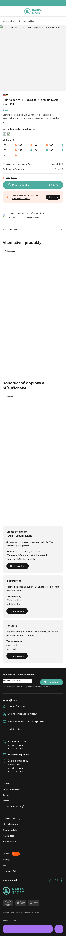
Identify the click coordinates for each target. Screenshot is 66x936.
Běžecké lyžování (9, 21)
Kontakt (6, 795)
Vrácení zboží (8, 836)
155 (20, 150)
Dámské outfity (13, 596)
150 (4, 150)
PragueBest (35, 912)
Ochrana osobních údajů (13, 806)
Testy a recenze (14, 641)
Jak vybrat (11, 645)
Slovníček (11, 649)
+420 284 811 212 (16, 218)
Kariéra (6, 801)
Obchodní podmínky (11, 819)
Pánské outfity (13, 600)
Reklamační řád (9, 841)
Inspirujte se (8, 860)
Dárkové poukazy (10, 824)
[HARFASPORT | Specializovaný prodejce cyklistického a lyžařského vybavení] (33, 11)
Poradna (11, 854)
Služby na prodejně (11, 789)
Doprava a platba (10, 830)
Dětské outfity (13, 604)
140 (35, 145)
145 (51, 145)
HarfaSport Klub (9, 871)
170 (4, 155)
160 (35, 150)
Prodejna (7, 784)
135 (20, 145)
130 (4, 145)
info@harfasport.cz (34, 218)
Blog (5, 865)
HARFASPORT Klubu (21, 199)
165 (51, 150)
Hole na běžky (28, 21)
